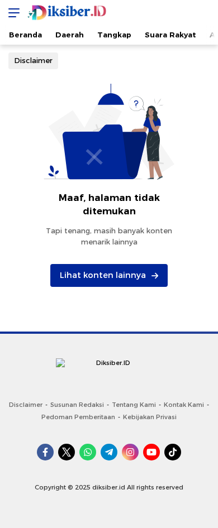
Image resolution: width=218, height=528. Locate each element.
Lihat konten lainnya (103, 275)
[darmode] (205, 12)
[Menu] (11, 12)
